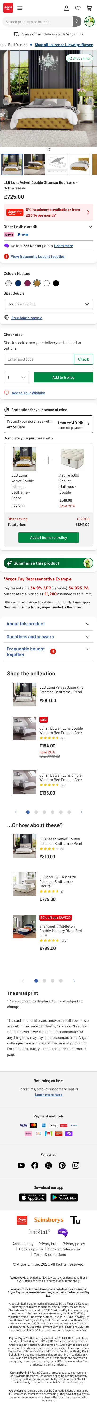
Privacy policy (74, 1243)
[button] (79, 58)
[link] (48, 255)
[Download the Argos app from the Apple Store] (33, 1200)
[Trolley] (89, 8)
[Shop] (19, 8)
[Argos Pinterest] (62, 1165)
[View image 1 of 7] (12, 164)
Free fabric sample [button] (26, 317)
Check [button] (83, 359)
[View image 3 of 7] (57, 164)
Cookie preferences (64, 1249)
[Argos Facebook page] (34, 1165)
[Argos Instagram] (75, 1165)
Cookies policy (31, 1249)
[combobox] (37, 21)
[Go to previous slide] (7, 101)
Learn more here (48, 1094)
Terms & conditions (50, 1254)
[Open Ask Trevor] (89, 21)
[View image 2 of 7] (34, 164)
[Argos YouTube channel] (21, 1165)
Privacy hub (48, 1243)
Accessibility (22, 1243)
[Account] (66, 8)
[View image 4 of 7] (79, 164)
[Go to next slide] (90, 101)
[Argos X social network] (48, 1165)
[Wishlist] (77, 8)
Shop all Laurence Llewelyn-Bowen (64, 44)
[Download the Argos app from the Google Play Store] (64, 1200)
